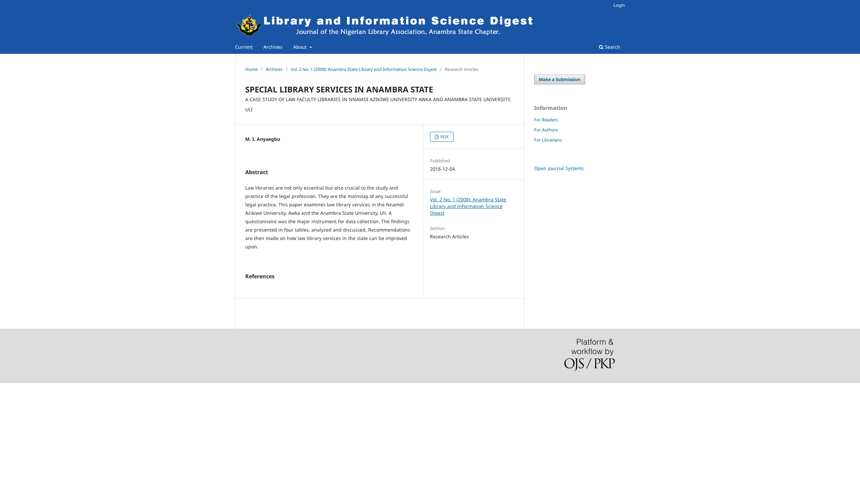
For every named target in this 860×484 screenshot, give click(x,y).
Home (251, 69)
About (300, 47)
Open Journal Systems (559, 168)
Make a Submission (559, 79)
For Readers (546, 120)
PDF (444, 137)
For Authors (546, 130)
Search (611, 47)
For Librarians (548, 140)
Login (619, 5)
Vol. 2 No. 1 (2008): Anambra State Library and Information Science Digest (364, 69)
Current (244, 47)
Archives (273, 47)
